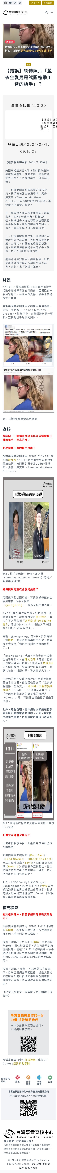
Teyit (28, 862)
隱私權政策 (31, 1167)
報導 (36, 942)
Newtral (13, 866)
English (35, 3)
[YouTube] (10, 3)
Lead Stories (14, 859)
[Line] (5, 3)
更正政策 (37, 1163)
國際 (28, 65)
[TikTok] (20, 3)
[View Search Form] (46, 12)
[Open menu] (51, 12)
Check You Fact (40, 859)
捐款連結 (31, 1059)
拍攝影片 (48, 663)
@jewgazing (13, 605)
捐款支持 (47, 3)
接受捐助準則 (21, 1063)
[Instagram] (15, 3)
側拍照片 (41, 617)
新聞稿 (12, 459)
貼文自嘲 (30, 659)
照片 (11, 640)
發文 (45, 885)
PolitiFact (37, 855)
